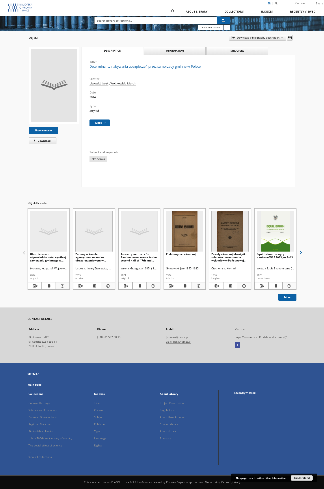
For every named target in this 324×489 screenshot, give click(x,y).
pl (275, 3)
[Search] (223, 20)
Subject (98, 417)
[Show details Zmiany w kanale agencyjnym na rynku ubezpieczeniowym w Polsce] (107, 286)
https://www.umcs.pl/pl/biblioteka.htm (259, 337)
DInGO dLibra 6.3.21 (124, 482)
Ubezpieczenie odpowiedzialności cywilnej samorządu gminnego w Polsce (48, 257)
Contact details (169, 424)
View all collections (40, 457)
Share (319, 3)
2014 (92, 97)
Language (100, 438)
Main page (34, 384)
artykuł (94, 111)
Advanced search (210, 27)
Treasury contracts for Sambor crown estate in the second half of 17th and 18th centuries (139, 257)
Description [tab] (112, 50)
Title (97, 403)
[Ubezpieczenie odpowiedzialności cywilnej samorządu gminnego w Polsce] (48, 231)
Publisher (100, 424)
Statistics (165, 438)
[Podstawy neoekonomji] (184, 231)
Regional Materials (40, 424)
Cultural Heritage (39, 403)
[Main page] (172, 11)
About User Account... (173, 417)
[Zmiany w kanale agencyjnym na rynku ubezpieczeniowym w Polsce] (94, 231)
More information (276, 478)
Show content (43, 130)
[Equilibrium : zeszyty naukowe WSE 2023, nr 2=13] (275, 231)
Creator (99, 410)
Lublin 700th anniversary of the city (50, 438)
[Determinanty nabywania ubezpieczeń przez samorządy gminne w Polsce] (54, 85)
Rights (98, 445)
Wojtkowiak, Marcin (123, 83)
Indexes (267, 11)
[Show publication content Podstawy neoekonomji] (185, 286)
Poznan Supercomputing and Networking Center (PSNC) (203, 482)
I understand (302, 478)
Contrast (300, 3)
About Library (196, 11)
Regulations (167, 410)
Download (44, 141)
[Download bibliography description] (34, 286)
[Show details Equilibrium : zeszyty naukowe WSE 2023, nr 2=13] (289, 286)
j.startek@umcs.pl (177, 337)
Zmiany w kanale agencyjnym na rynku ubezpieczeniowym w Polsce (89, 257)
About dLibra (168, 431)
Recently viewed (302, 11)
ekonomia (98, 159)
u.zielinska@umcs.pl (178, 341)
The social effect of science (45, 445)
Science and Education (42, 410)
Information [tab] (175, 50)
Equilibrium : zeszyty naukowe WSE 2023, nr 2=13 (275, 255)
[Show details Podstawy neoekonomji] (198, 286)
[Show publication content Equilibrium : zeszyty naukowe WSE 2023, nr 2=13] (275, 286)
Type (97, 431)
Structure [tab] (237, 50)
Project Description (172, 403)
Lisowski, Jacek (98, 83)
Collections (234, 11)
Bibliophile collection (41, 431)
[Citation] (290, 38)
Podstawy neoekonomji (181, 254)
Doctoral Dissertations (42, 417)
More (287, 297)
